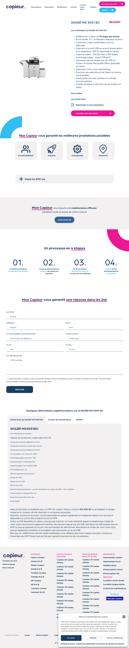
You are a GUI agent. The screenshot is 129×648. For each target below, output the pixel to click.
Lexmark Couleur (39, 588)
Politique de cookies (68, 643)
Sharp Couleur (37, 565)
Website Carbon (114, 598)
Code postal (72, 334)
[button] (124, 616)
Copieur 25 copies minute (65, 567)
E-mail (69, 345)
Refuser (93, 638)
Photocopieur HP (111, 573)
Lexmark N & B (38, 592)
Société (10, 312)
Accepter (71, 638)
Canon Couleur (38, 557)
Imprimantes (49, 7)
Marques (93, 7)
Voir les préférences (115, 638)
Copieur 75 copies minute (91, 613)
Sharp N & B (36, 569)
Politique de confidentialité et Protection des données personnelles (100, 643)
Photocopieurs (36, 7)
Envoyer (19, 389)
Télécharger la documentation (89, 105)
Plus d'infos (76, 93)
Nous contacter (8, 567)
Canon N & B (36, 561)
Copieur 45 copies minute (65, 588)
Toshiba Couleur (38, 573)
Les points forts (78, 99)
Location (73, 7)
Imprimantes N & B (112, 561)
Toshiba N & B (37, 576)
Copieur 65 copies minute (65, 608)
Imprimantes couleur (112, 557)
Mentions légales (9, 564)
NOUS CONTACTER (64, 220)
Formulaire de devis (10, 561)
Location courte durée (83, 7)
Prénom (10, 323)
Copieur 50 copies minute (65, 595)
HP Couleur (36, 580)
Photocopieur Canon (113, 569)
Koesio (27, 635)
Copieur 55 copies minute (65, 601)
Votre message (14, 355)
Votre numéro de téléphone (20, 334)
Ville (8, 345)
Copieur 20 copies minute (65, 561)
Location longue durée (113, 584)
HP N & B (35, 584)
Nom (68, 323)
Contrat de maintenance (114, 588)
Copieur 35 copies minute (65, 581)
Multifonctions (62, 7)
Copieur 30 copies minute (65, 574)
